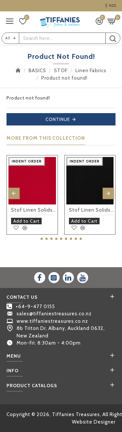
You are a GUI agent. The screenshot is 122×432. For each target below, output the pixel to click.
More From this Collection (46, 138)
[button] (14, 193)
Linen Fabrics (90, 70)
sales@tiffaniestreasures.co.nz (54, 314)
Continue (58, 119)
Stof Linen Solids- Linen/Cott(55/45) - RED (33, 210)
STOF (61, 70)
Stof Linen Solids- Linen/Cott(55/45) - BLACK (91, 210)
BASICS (37, 70)
